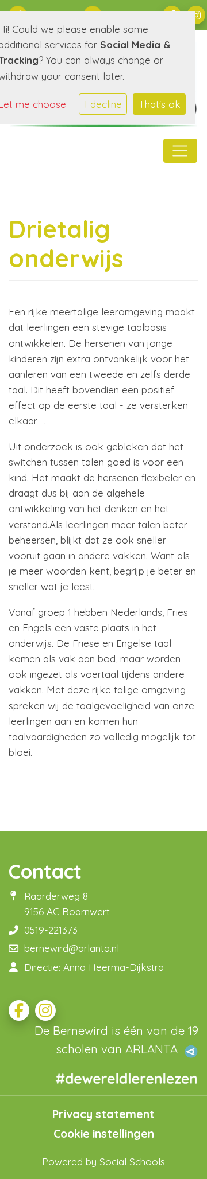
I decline (103, 104)
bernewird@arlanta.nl (71, 948)
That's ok (160, 104)
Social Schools (132, 1161)
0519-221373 (51, 930)
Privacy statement (103, 1114)
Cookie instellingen (103, 1133)
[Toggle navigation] (180, 151)
